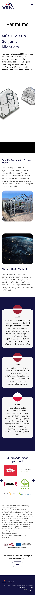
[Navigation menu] (32, 5)
